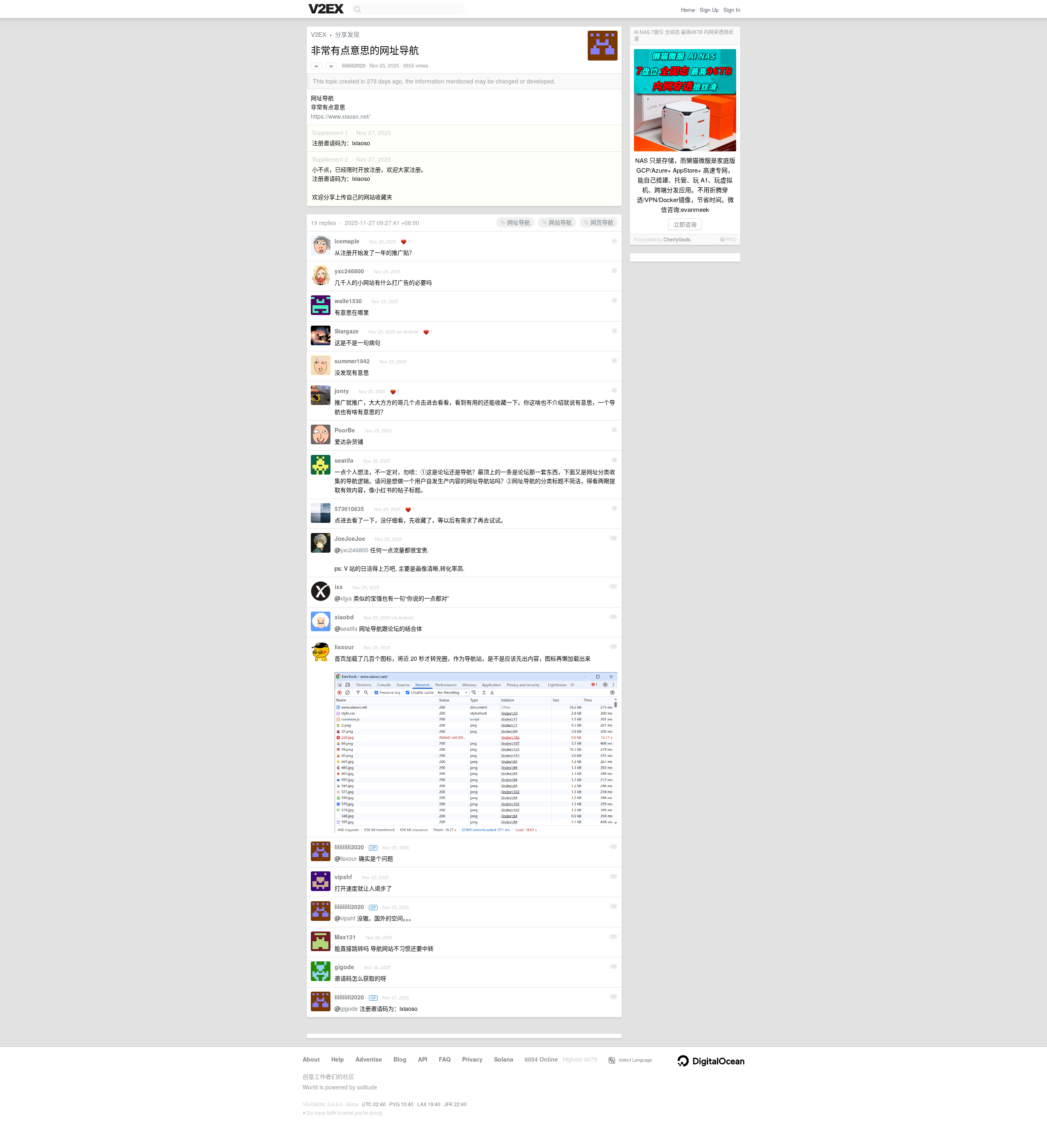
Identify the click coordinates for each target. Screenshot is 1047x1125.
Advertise (368, 1059)
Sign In (731, 10)
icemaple (347, 241)
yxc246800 (349, 271)
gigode (344, 967)
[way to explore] (327, 9)
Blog (400, 1059)
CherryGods (676, 239)
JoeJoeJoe (350, 538)
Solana (503, 1059)
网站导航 (559, 222)
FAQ (445, 1059)
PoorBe (345, 430)
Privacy (472, 1059)
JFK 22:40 (455, 1103)
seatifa (344, 460)
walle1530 (348, 301)
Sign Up (709, 10)
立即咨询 (685, 224)
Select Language (633, 1059)
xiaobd (344, 617)
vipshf (343, 877)
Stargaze (347, 331)
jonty (342, 391)
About (311, 1059)
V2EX (318, 34)
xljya (346, 598)
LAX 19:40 (428, 1103)
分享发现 (347, 34)
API (422, 1059)
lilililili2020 (354, 65)
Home (688, 10)
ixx (339, 587)
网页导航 (601, 222)
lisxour (344, 647)
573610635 (349, 508)
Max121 (345, 937)
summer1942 (352, 361)
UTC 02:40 (374, 1103)
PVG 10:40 (401, 1103)
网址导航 (518, 222)
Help (337, 1059)
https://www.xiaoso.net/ (340, 116)
